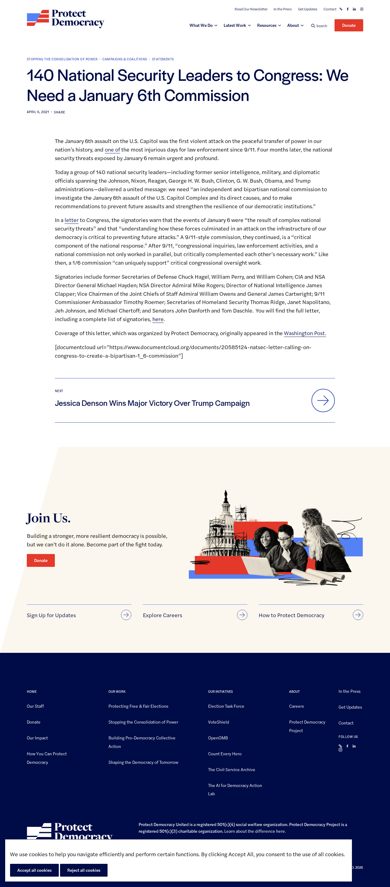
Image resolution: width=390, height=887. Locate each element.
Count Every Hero (225, 753)
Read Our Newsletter (251, 9)
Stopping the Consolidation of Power (62, 59)
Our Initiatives (220, 691)
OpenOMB (218, 737)
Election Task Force (226, 706)
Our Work (117, 691)
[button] (319, 25)
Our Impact (37, 737)
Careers (296, 706)
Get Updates (307, 9)
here (280, 831)
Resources (266, 25)
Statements (163, 59)
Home (32, 691)
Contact (330, 9)
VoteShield (218, 722)
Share (59, 112)
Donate (349, 25)
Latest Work (235, 25)
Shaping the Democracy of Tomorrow (143, 762)
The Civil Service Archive (231, 769)
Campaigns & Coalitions (124, 59)
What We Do (201, 25)
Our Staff (35, 706)
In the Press (283, 9)
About (293, 25)
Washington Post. (305, 333)
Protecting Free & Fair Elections (138, 706)
